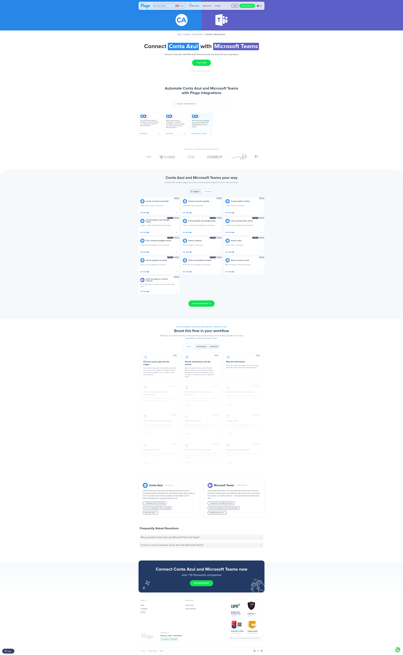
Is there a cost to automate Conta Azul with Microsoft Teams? (172, 545)
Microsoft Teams (198, 34)
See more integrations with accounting (157, 508)
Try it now (201, 63)
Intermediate (201, 346)
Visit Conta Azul (150, 513)
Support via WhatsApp (170, 639)
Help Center (189, 605)
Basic (189, 346)
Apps (179, 34)
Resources (207, 6)
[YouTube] (254, 651)
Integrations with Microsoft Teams (222, 503)
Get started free (247, 6)
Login (235, 6)
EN (261, 6)
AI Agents (144, 609)
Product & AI (194, 5)
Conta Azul (186, 34)
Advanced (214, 346)
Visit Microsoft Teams (216, 513)
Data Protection (190, 609)
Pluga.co (145, 6)
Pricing (217, 6)
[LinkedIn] (261, 651)
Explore (188, 405)
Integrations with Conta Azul (155, 503)
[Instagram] (258, 651)
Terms (162, 651)
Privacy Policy (152, 651)
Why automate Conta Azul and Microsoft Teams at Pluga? (170, 537)
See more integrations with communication (223, 508)
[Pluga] (147, 636)
